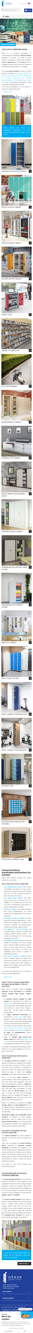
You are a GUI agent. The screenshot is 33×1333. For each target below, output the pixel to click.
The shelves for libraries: (12, 940)
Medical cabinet (9, 643)
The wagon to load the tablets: (14, 918)
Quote (29, 10)
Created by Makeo (6, 1309)
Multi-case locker (10, 678)
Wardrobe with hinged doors (12, 606)
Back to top (24, 1263)
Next (30, 31)
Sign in (23, 3)
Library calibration (10, 350)
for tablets (24, 1028)
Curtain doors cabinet (12, 531)
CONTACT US (7, 92)
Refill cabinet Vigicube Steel (14, 714)
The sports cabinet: (10, 909)
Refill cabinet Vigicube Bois (14, 750)
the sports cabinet (22, 75)
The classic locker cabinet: (13, 898)
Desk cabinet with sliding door (13, 495)
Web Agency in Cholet (18, 1309)
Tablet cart (7, 315)
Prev (2, 31)
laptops (6, 1030)
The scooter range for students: (15, 956)
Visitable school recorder (14, 171)
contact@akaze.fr (21, 1307)
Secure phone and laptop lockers (13, 823)
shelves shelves (19, 1030)
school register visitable (21, 73)
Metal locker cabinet (11, 207)
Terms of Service (24, 1311)
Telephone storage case (13, 859)
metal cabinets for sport (12, 1028)
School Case (7, 786)
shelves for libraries (13, 80)
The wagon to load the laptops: (16, 929)
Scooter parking (9, 386)
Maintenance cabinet (11, 422)
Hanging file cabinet (11, 458)
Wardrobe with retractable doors (14, 568)
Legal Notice (6, 1311)
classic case (18, 1017)
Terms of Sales (15, 1311)
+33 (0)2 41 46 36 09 (8, 1307)
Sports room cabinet (11, 243)
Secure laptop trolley (12, 279)
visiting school (8, 1003)
